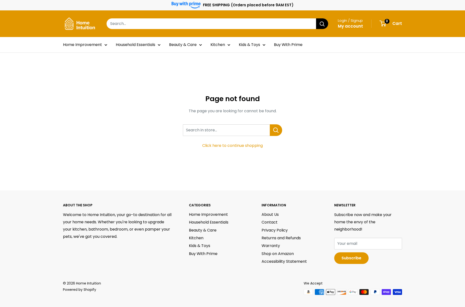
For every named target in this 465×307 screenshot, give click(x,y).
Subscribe (351, 258)
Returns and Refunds (281, 238)
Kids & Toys (249, 44)
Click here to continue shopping (232, 145)
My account (350, 26)
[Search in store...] (276, 130)
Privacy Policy (275, 230)
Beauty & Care (183, 44)
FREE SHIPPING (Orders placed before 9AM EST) (248, 4)
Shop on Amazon (278, 253)
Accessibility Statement (284, 261)
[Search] (322, 23)
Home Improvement (82, 44)
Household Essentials (135, 44)
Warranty (271, 245)
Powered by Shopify (79, 289)
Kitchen (217, 44)
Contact (270, 222)
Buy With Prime (288, 44)
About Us (270, 214)
